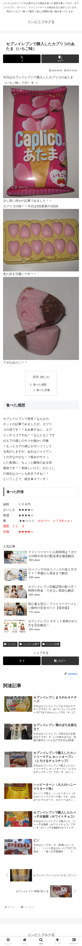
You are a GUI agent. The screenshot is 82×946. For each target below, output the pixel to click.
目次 (36, 376)
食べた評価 (43, 390)
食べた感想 (40, 384)
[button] (60, 58)
